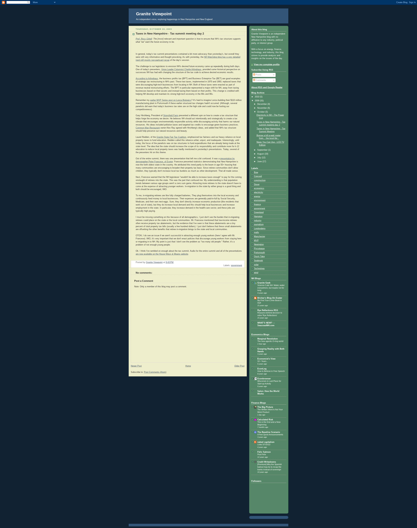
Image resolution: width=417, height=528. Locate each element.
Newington (259, 244)
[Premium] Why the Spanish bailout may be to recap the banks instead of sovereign (269, 467)
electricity (258, 192)
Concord (258, 176)
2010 (257, 97)
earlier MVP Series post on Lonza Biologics (170, 100)
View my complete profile (267, 64)
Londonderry (260, 228)
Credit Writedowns (266, 462)
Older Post (239, 366)
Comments (260, 80)
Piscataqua (259, 248)
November (262, 108)
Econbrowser (264, 379)
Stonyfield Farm (170, 115)
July (259, 157)
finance (257, 204)
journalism (259, 224)
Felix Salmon (264, 452)
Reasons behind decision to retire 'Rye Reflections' (269, 314)
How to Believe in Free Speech (271, 371)
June (259, 161)
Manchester (259, 236)
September (262, 150)
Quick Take (259, 256)
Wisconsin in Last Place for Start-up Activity (269, 382)
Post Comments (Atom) (155, 372)
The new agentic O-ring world (270, 341)
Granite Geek (263, 283)
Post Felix (261, 454)
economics (259, 188)
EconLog (261, 369)
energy (257, 196)
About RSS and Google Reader (266, 87)
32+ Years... (262, 361)
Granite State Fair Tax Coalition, (172, 137)
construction (260, 180)
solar (256, 265)
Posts (258, 75)
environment (260, 200)
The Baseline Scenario (268, 432)
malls (256, 232)
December (262, 104)
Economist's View (266, 359)
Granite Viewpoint (154, 13)
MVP (256, 240)
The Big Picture (265, 407)
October (261, 112)
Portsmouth (259, 252)
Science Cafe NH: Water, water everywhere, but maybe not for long (271, 287)
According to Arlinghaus (147, 78)
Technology (259, 268)
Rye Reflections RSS (267, 310)
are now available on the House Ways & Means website (162, 254)
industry (257, 220)
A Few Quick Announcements (270, 434)
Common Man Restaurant (148, 128)
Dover (256, 184)
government (236, 265)
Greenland (259, 212)
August (261, 154)
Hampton (258, 216)
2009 (257, 101)
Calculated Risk (265, 420)
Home (188, 366)
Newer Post (136, 366)
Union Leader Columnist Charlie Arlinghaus (181, 69)
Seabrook (258, 260)
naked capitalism (265, 442)
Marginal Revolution (267, 339)
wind (256, 272)
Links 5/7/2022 (263, 444)
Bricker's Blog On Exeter (269, 298)
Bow (256, 172)
